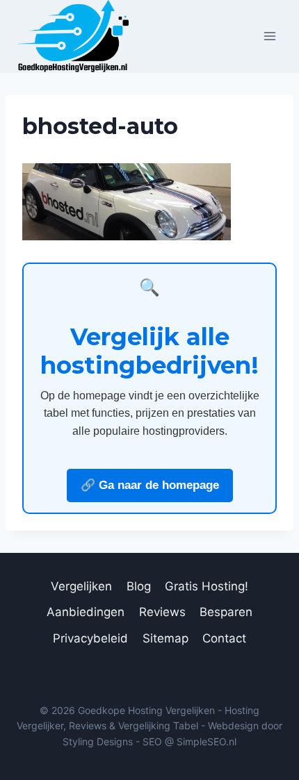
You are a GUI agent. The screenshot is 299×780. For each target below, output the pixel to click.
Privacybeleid (90, 638)
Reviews (162, 612)
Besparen (226, 612)
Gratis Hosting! (206, 586)
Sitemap (165, 638)
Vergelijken (81, 586)
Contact (224, 638)
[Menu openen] (269, 36)
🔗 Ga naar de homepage (150, 485)
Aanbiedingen (85, 612)
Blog (139, 586)
